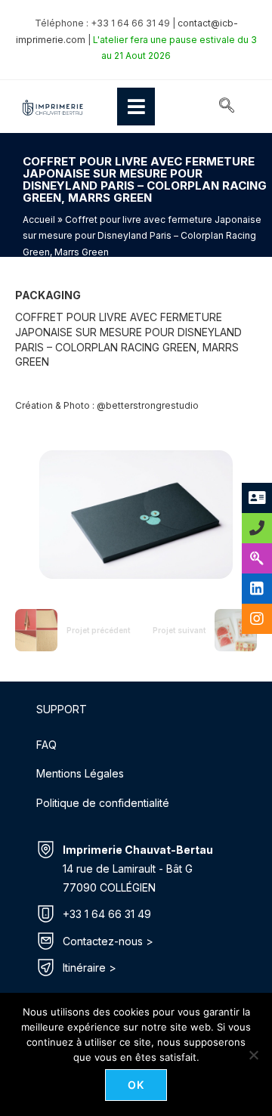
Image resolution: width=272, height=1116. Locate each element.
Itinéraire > (89, 967)
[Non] (253, 1054)
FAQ (46, 744)
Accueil (39, 219)
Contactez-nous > (108, 941)
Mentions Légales (80, 773)
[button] (227, 106)
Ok (136, 1084)
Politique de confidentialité (102, 802)
